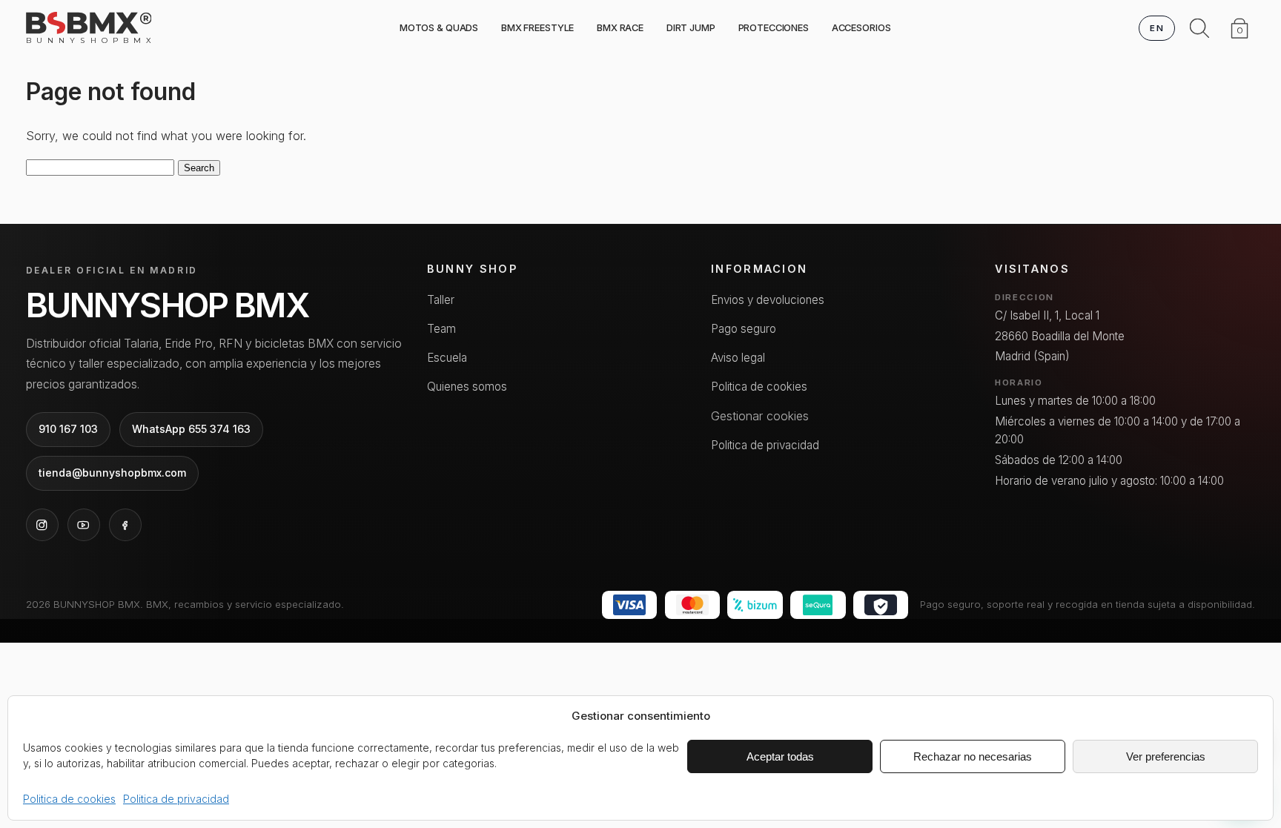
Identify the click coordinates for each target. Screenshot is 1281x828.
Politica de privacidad (176, 798)
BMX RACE (620, 27)
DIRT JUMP (690, 27)
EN (1157, 28)
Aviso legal (738, 358)
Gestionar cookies (760, 416)
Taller (440, 300)
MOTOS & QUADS (439, 27)
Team (441, 329)
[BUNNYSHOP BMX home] (89, 23)
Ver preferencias (1165, 756)
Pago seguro (743, 329)
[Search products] (1199, 28)
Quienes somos (467, 387)
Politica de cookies (69, 798)
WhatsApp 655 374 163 (191, 429)
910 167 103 (68, 429)
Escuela (447, 358)
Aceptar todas (780, 756)
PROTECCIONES (773, 27)
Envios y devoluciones (767, 300)
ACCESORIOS (861, 27)
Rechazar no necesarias (972, 756)
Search (199, 167)
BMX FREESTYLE (537, 27)
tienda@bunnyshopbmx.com (112, 472)
